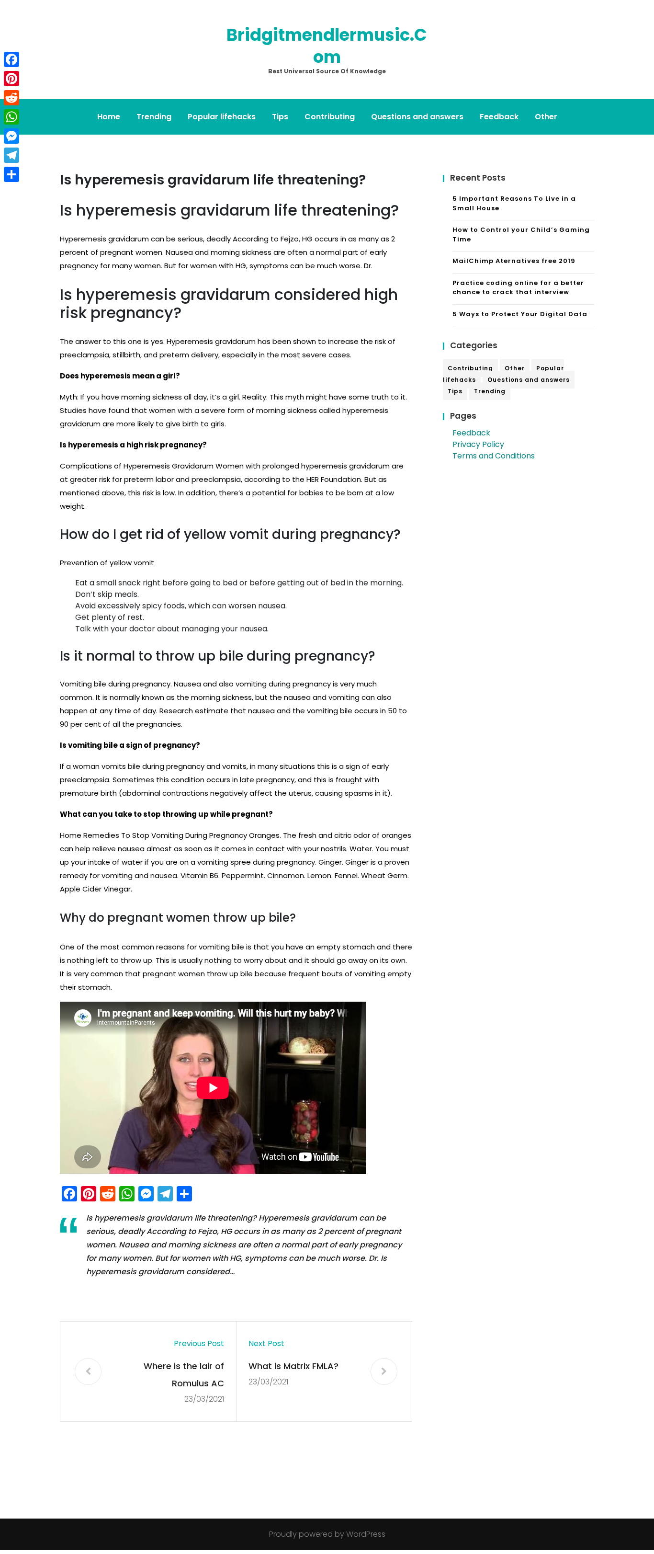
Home (108, 116)
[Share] (11, 174)
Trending (153, 116)
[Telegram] (11, 155)
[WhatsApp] (11, 116)
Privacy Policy (478, 444)
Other (546, 116)
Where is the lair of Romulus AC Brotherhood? (184, 1376)
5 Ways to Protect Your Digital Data (519, 314)
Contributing (329, 116)
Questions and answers (417, 116)
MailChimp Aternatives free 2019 (513, 260)
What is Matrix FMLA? (293, 1366)
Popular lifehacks (222, 116)
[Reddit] (11, 97)
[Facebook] (11, 59)
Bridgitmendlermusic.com (326, 46)
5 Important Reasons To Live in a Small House (514, 203)
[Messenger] (11, 136)
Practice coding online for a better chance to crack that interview (518, 287)
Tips (280, 116)
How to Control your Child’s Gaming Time (521, 234)
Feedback (499, 116)
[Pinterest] (11, 78)
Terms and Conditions (493, 455)
